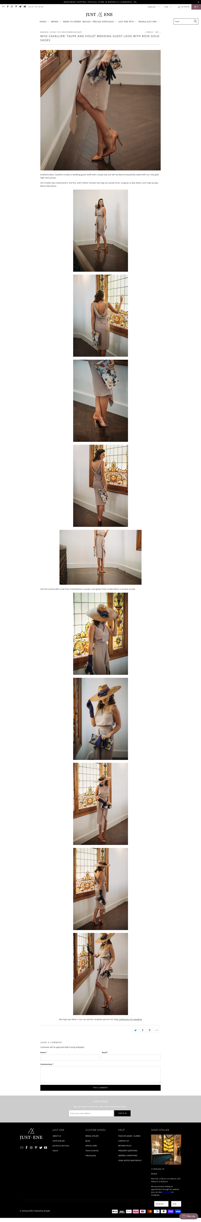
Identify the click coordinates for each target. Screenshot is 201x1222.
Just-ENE (29, 1211)
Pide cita (191, 1216)
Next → (158, 32)
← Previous (149, 32)
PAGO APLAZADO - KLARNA (129, 1136)
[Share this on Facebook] (143, 1030)
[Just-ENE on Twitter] (20, 7)
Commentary (46, 1064)
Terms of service (92, 1150)
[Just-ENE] (99, 14)
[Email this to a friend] (157, 1030)
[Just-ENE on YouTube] (24, 7)
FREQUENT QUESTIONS (127, 1150)
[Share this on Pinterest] (150, 1030)
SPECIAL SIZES (91, 1145)
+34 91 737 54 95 (35, 7)
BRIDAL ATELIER (91, 1136)
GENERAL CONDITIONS (127, 1155)
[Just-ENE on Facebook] (7, 7)
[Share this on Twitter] (136, 1030)
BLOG (87, 1141)
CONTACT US (123, 1141)
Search (55, 1150)
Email (105, 1052)
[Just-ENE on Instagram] (12, 7)
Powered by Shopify (42, 1211)
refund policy (90, 1155)
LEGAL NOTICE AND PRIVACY (130, 1160)
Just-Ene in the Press (61, 1145)
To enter (185, 7)
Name (43, 1052)
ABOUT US (57, 1136)
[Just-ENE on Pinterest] (16, 7)
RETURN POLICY (124, 1145)
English (152, 7)
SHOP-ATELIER (59, 1141)
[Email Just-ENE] (3, 7)
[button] (44, 21)
